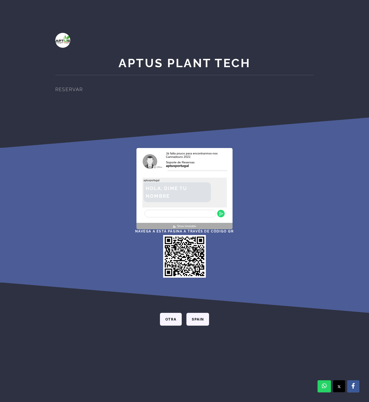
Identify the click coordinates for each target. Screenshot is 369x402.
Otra (170, 319)
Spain (198, 319)
